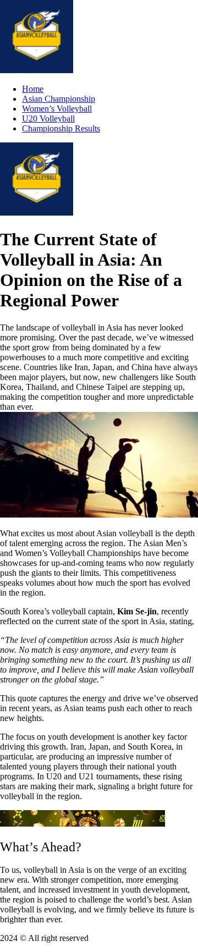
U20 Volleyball (48, 118)
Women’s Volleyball (57, 108)
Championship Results (61, 128)
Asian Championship (58, 98)
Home (32, 88)
